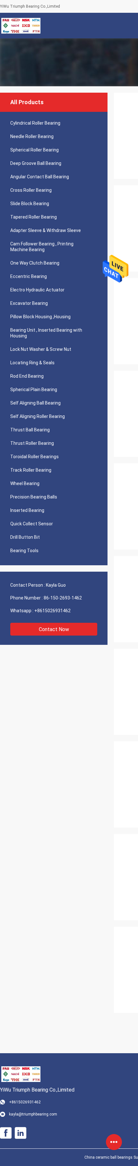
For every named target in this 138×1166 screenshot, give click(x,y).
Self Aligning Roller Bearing (37, 416)
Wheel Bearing (24, 483)
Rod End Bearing (27, 376)
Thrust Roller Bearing (32, 443)
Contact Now (54, 629)
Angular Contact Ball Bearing (39, 176)
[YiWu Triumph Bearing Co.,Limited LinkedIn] (20, 1133)
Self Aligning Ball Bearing (35, 402)
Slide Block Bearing (29, 203)
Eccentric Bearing (28, 276)
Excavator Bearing (29, 303)
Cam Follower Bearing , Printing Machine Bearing (41, 246)
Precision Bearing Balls (33, 496)
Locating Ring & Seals (32, 362)
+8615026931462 (52, 610)
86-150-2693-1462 (63, 597)
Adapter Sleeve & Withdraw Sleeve (45, 230)
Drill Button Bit (25, 537)
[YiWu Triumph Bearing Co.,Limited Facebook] (6, 1133)
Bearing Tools (24, 550)
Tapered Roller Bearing (33, 217)
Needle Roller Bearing (32, 136)
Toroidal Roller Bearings (34, 456)
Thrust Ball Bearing (30, 429)
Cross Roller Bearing (31, 190)
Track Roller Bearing (30, 470)
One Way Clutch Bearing (34, 263)
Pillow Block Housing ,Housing (40, 316)
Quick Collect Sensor (31, 523)
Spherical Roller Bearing (34, 149)
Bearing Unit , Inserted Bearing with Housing (46, 333)
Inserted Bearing (27, 510)
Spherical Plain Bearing (33, 389)
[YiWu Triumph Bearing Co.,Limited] (20, 25)
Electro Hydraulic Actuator (37, 289)
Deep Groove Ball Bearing (35, 163)
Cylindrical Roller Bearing (35, 123)
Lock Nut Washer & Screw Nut (40, 349)
